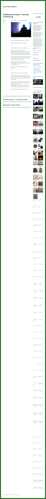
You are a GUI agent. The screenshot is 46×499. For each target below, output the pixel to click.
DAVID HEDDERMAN (37, 68)
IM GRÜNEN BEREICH (10, 6)
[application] (38, 82)
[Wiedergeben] (34, 83)
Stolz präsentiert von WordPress (15, 494)
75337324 (4, 22)
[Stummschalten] (40, 83)
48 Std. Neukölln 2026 (37, 69)
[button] (38, 82)
